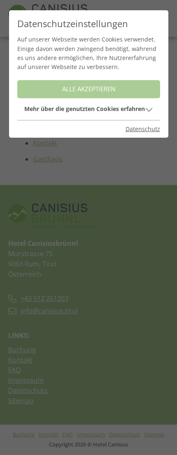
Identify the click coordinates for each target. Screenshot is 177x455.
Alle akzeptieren (88, 89)
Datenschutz (143, 129)
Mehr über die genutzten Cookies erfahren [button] (84, 109)
